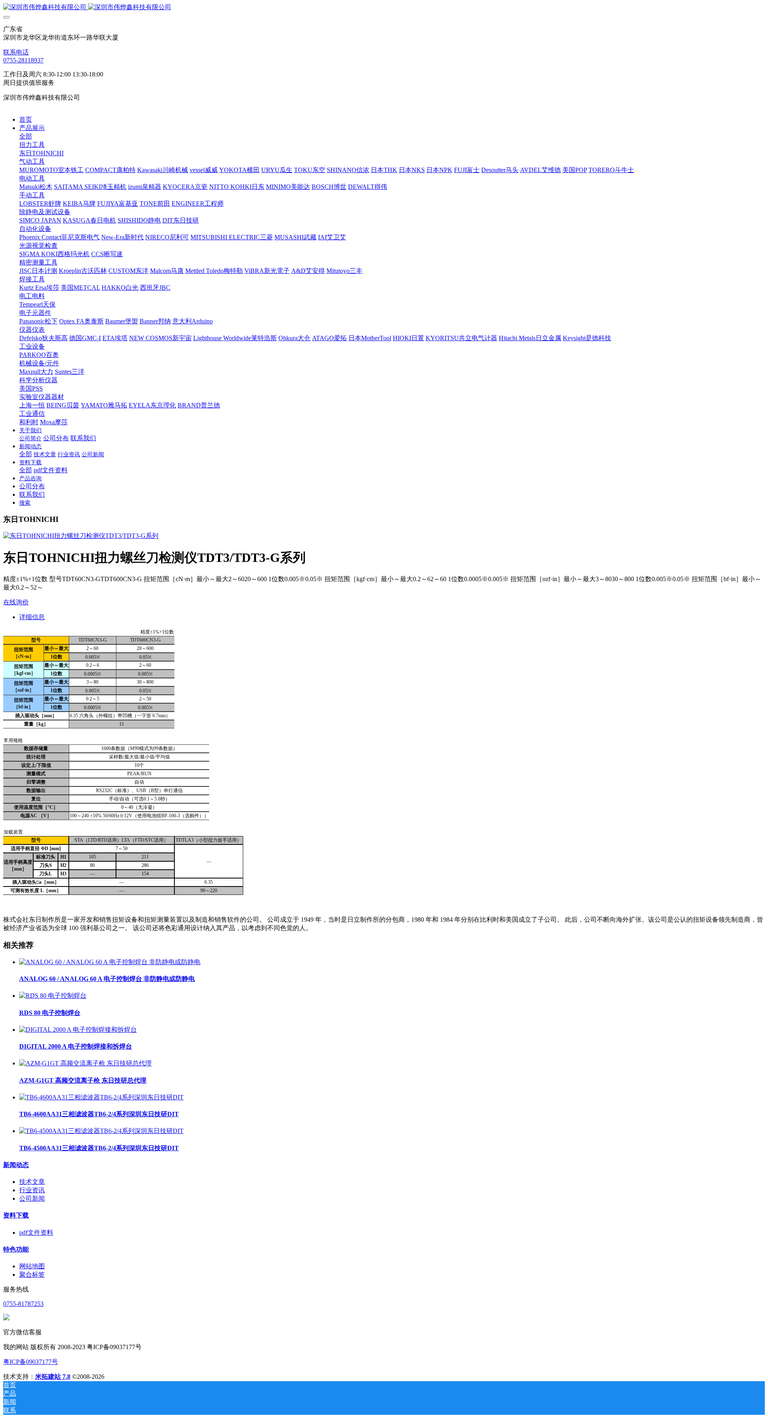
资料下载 (16, 1215)
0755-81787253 (23, 1303)
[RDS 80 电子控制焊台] (52, 995)
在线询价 (16, 602)
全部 (25, 136)
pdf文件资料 (36, 1232)
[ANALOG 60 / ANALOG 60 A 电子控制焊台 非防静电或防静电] (109, 962)
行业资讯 (32, 1190)
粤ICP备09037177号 (30, 1361)
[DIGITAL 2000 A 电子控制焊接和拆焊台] (78, 1029)
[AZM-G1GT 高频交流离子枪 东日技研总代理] (85, 1063)
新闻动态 (16, 1164)
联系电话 (16, 52)
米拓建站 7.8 (52, 1376)
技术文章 (32, 1181)
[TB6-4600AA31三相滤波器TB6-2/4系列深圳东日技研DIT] (101, 1097)
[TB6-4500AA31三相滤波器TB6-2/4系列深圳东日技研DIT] (101, 1130)
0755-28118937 (23, 60)
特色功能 (16, 1249)
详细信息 (32, 617)
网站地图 (32, 1266)
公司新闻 (32, 1198)
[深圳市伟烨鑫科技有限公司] (384, 7)
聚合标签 (32, 1274)
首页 (25, 119)
